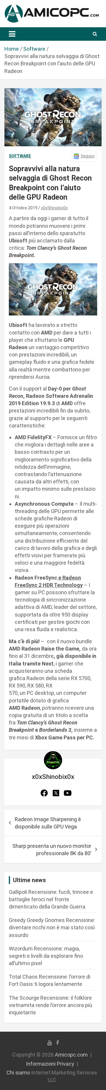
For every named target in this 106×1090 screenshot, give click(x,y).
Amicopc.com (71, 1055)
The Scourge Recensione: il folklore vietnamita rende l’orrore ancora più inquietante (50, 1005)
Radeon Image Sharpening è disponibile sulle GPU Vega (48, 823)
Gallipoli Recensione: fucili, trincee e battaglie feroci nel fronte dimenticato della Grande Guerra (51, 899)
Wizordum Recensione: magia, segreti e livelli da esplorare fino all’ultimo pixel (46, 955)
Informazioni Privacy (50, 1064)
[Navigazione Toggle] (12, 34)
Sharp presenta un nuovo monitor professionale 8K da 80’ (51, 849)
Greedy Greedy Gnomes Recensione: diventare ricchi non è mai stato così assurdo (52, 927)
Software (20, 156)
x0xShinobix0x (54, 208)
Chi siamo (18, 1072)
